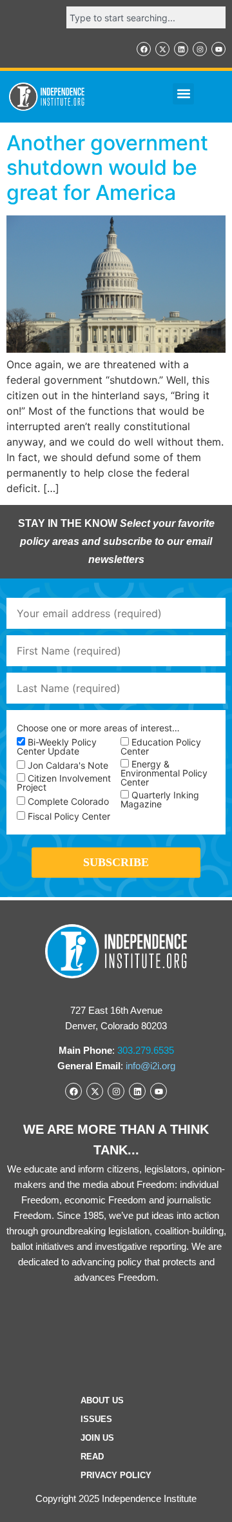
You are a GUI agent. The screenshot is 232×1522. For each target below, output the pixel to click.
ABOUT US (102, 1400)
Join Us (97, 1438)
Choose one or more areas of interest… (98, 728)
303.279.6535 (145, 1050)
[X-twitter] (162, 49)
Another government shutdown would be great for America (107, 167)
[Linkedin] (181, 49)
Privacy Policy (116, 1475)
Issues (96, 1419)
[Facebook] (144, 49)
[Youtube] (218, 49)
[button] (183, 93)
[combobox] (146, 17)
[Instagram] (200, 49)
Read (92, 1456)
